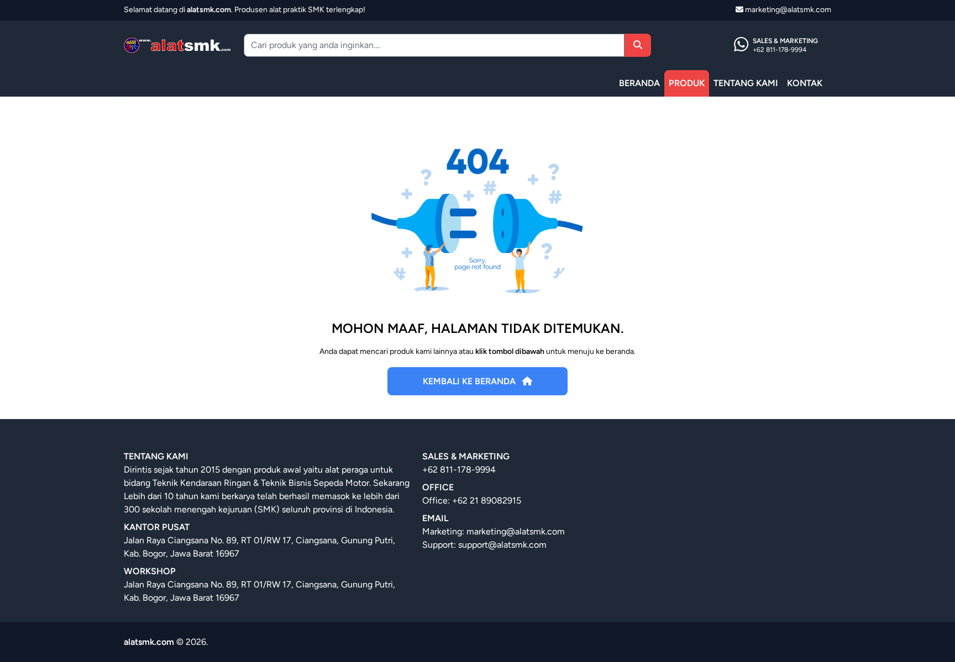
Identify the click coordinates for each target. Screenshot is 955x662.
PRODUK (687, 83)
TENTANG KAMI (745, 83)
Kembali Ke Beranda (470, 381)
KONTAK (804, 83)
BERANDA (639, 83)
